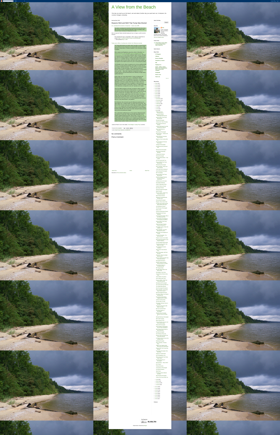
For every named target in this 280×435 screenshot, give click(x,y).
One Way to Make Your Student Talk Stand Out (162, 295)
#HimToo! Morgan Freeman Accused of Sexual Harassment (161, 178)
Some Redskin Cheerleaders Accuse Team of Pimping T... (162, 327)
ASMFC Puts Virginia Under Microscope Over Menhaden (162, 346)
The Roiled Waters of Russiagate (160, 311)
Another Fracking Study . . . (161, 299)
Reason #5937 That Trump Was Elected (161, 118)
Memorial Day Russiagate (161, 149)
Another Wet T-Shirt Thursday (162, 121)
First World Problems (160, 369)
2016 (156, 388)
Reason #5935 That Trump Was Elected (161, 175)
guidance (130, 77)
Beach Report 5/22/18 (160, 195)
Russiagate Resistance (160, 260)
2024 (156, 86)
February (158, 382)
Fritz (163, 27)
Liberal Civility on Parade (161, 186)
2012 (156, 395)
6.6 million (119, 106)
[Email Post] (124, 128)
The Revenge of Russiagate (161, 208)
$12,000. (142, 115)
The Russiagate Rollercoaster (162, 242)
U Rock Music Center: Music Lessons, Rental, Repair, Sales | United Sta (161, 44)
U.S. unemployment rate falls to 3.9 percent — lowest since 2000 (125, 25)
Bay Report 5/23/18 (160, 187)
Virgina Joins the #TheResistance (160, 112)
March (157, 381)
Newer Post (114, 170)
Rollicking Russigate (160, 340)
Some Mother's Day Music (161, 276)
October (158, 101)
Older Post (147, 170)
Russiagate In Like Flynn (161, 272)
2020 (156, 93)
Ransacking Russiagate (161, 200)
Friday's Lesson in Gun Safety (162, 237)
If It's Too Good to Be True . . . (161, 160)
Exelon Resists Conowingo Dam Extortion (161, 137)
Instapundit (157, 72)
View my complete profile (159, 37)
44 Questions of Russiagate (161, 367)
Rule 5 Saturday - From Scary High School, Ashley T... (162, 290)
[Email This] (126, 128)
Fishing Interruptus (159, 366)
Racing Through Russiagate (161, 189)
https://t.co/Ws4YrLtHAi (123, 38)
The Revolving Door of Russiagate (160, 360)
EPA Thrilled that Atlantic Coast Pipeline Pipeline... (162, 240)
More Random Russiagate (161, 375)
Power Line (157, 76)
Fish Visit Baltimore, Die (160, 355)
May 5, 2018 (124, 39)
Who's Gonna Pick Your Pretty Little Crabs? (162, 358)
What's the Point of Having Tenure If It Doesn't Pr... (161, 225)
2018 (156, 97)
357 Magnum (158, 54)
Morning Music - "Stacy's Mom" (162, 362)
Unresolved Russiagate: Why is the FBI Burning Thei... (162, 216)
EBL (156, 62)
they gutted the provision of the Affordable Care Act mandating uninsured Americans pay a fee (129, 53)
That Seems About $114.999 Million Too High (161, 306)
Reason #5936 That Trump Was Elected (161, 163)
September (158, 103)
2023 (156, 88)
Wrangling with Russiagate (161, 283)
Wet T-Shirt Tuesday (160, 318)
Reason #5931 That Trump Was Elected (161, 222)
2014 (156, 391)
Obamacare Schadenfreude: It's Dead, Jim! (161, 198)
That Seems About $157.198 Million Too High (161, 245)
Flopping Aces (158, 64)
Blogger (145, 425)
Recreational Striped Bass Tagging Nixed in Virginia (161, 297)
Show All (167, 78)
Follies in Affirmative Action (161, 184)
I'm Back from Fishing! (160, 154)
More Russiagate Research (161, 292)
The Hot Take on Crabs (160, 301)
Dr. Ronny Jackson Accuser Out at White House (162, 339)
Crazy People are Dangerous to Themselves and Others (162, 219)
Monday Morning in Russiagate (162, 316)
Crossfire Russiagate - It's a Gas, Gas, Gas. (161, 236)
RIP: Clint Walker (159, 172)
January (158, 384)
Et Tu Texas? (158, 364)
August (157, 105)
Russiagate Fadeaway (160, 182)
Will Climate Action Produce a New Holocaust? (162, 330)
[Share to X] (129, 128)
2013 (156, 393)
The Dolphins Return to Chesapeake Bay (160, 266)
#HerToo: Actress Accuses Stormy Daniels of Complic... (162, 263)
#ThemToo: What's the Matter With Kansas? (161, 256)
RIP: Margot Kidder (160, 267)
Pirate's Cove (158, 74)
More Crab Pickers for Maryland (160, 130)
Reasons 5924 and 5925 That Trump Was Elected (162, 336)
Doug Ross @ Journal (159, 60)
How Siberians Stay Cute (161, 333)
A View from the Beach (134, 7)
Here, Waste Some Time (161, 278)
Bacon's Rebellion (159, 58)
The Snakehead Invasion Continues (161, 247)
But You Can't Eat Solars (161, 308)
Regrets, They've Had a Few (161, 201)
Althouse (157, 56)
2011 (156, 396)
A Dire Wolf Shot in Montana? (162, 169)
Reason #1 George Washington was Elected (161, 115)
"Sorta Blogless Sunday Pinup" (134, 124)
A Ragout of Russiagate (160, 144)
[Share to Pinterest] (132, 128)
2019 (156, 95)
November (158, 100)
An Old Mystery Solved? (161, 206)
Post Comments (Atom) (121, 172)
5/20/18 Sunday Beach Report (162, 211)
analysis (140, 92)
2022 (156, 90)
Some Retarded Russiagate (161, 171)
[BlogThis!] (128, 128)
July (157, 107)
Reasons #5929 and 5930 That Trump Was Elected (162, 258)
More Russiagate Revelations (162, 288)
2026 (156, 83)
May (157, 110)
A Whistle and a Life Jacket (161, 181)
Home (131, 170)
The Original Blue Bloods (161, 286)
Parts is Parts (158, 209)
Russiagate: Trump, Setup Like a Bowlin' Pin (162, 227)
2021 (156, 91)
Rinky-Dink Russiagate (160, 324)
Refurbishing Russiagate (161, 164)
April (157, 379)
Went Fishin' (158, 371)
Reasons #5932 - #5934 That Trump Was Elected (162, 193)
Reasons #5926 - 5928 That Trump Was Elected (161, 281)
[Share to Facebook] (131, 128)
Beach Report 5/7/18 (160, 320)
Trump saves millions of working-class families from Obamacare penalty (127, 43)
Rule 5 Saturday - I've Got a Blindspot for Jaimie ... (161, 230)
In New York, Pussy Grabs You (162, 377)
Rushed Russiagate (160, 155)
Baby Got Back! (159, 191)
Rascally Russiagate (160, 120)
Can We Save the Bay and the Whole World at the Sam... (162, 204)
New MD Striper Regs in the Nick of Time (161, 270)
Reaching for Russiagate (161, 131)
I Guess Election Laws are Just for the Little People (162, 323)
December (158, 98)
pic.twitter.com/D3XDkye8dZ (134, 38)
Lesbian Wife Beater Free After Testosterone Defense (162, 127)
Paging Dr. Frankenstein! (161, 353)
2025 (156, 85)
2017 (156, 386)
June (157, 108)
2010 (156, 398)
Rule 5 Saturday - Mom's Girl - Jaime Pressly (162, 167)
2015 (156, 390)
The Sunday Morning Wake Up (162, 284)
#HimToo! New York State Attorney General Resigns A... (161, 314)
